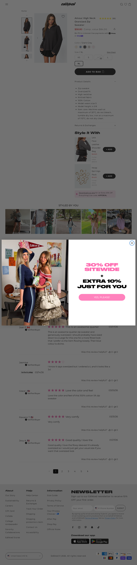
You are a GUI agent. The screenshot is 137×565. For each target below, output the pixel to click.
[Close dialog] (132, 243)
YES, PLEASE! (102, 297)
